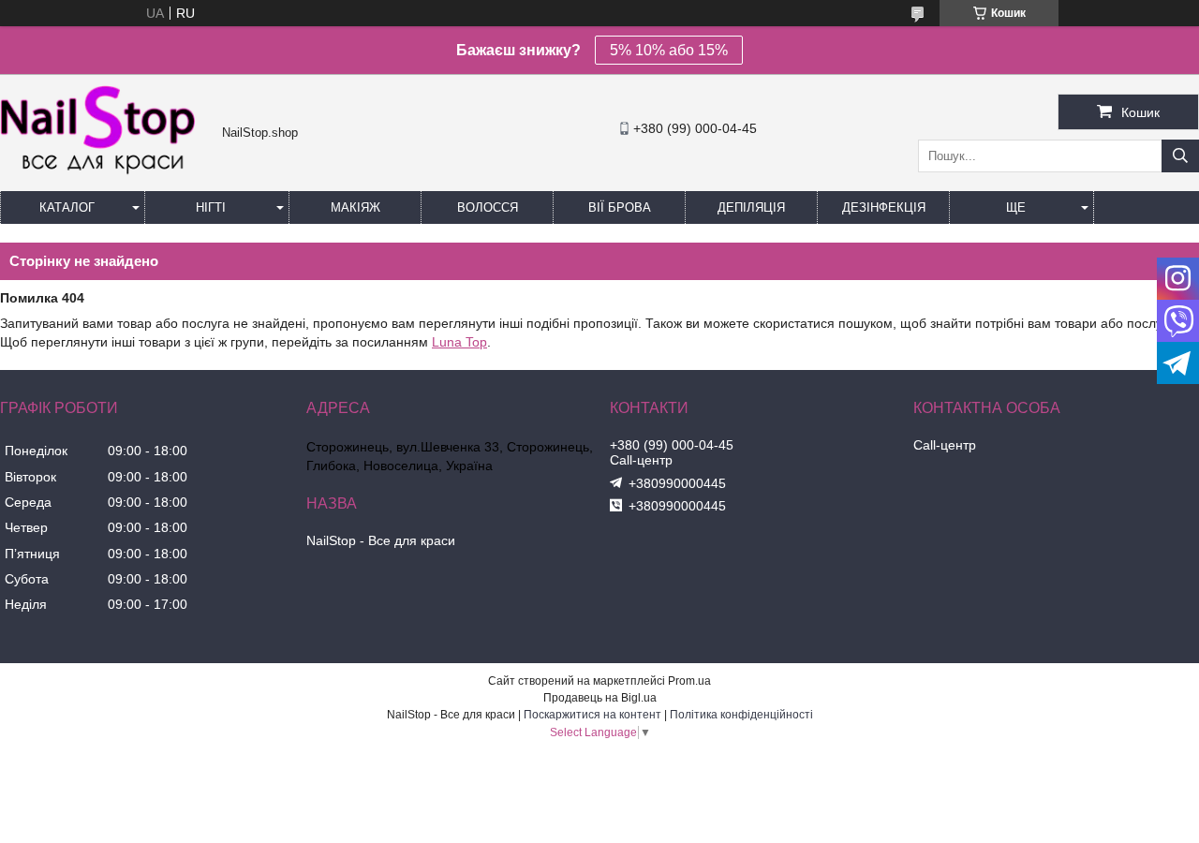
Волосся (487, 207)
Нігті (211, 207)
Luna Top (459, 341)
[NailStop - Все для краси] (106, 172)
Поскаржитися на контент (592, 714)
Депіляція (751, 207)
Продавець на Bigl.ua (600, 697)
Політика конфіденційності (741, 714)
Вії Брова (619, 207)
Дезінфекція (883, 207)
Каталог (67, 207)
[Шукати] (1180, 156)
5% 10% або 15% (669, 50)
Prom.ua (689, 681)
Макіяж (355, 207)
